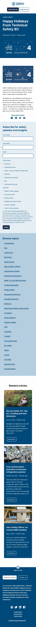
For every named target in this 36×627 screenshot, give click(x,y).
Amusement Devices (12, 294)
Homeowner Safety (12, 271)
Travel (6, 355)
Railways (7, 304)
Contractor (8, 253)
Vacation (7, 359)
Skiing (6, 350)
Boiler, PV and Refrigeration (15, 280)
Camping (7, 332)
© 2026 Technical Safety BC (17, 620)
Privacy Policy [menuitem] (18, 614)
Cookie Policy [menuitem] (18, 612)
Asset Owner (9, 262)
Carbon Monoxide (11, 285)
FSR (5, 327)
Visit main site (13, 9)
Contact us (24, 9)
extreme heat (9, 364)
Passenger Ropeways (12, 276)
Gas (5, 248)
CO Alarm (8, 313)
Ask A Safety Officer (12, 267)
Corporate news (10, 341)
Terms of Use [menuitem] (18, 616)
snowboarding (9, 369)
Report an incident (9, 577)
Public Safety (9, 290)
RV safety (8, 346)
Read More (11, 439)
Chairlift (7, 336)
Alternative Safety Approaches (16, 308)
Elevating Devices (11, 299)
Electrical (8, 257)
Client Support (10, 318)
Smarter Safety (10, 322)
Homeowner (9, 243)
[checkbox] (18, 174)
